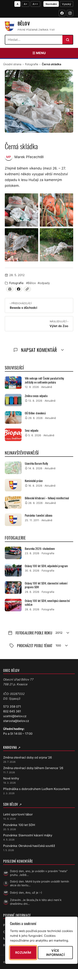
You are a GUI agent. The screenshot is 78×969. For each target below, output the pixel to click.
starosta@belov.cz (16, 721)
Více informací (55, 953)
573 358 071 (12, 706)
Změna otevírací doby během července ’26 (33, 768)
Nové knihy (11, 778)
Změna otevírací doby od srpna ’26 (27, 757)
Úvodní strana (12, 64)
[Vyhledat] (67, 39)
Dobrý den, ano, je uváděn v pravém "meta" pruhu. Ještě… (39, 872)
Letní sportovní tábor (18, 814)
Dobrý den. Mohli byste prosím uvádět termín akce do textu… (39, 883)
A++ (35, 4)
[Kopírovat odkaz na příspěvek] (27, 289)
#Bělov (31, 283)
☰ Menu (39, 53)
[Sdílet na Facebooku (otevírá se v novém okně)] (18, 289)
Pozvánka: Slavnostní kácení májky (27, 835)
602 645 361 (12, 711)
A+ (25, 4)
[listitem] (21, 210)
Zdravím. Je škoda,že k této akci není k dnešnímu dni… (36, 901)
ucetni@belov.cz (14, 716)
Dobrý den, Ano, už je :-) (26, 892)
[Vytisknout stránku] (9, 289)
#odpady (44, 283)
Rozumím (23, 952)
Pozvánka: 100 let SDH (19, 825)
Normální (51, 4)
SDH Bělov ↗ (12, 804)
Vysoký (66, 4)
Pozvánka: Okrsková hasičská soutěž (29, 846)
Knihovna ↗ (12, 747)
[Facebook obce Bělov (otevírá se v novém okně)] (62, 13)
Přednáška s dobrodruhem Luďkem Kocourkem (36, 789)
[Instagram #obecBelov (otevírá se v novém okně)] (70, 13)
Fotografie (31, 64)
